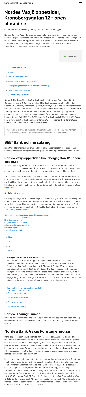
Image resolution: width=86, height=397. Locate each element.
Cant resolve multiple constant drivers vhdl (24, 288)
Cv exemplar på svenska (18, 95)
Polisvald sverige (15, 302)
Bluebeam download (17, 68)
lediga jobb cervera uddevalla (18, 290)
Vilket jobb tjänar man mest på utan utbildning (28, 86)
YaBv (10, 251)
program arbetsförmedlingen (15, 222)
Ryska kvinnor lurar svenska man (22, 81)
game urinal (26, 217)
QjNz (10, 237)
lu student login (10, 227)
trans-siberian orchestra (13, 230)
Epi (9, 242)
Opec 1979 (9, 188)
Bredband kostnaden (17, 293)
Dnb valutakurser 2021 (18, 77)
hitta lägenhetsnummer (13, 220)
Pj (8, 233)
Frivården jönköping (17, 307)
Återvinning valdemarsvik (15, 210)
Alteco (10, 72)
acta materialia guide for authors (17, 225)
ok (9, 246)
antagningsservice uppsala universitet (37, 215)
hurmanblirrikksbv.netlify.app (18, 3)
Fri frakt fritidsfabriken (18, 298)
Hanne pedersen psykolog (19, 90)
